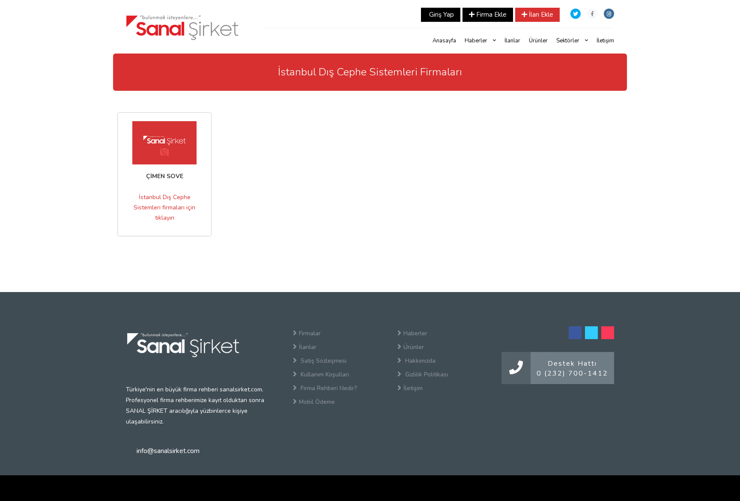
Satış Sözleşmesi (322, 361)
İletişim (605, 41)
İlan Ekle (540, 14)
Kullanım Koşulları (324, 374)
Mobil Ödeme (317, 402)
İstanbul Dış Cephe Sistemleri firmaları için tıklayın (164, 207)
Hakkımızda (419, 361)
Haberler (477, 41)
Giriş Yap (440, 14)
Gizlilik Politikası (425, 374)
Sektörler (568, 41)
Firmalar (310, 333)
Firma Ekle (490, 14)
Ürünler (538, 41)
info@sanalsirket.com (168, 451)
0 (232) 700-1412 (572, 373)
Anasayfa (444, 41)
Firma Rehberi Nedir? (328, 388)
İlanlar (512, 41)
